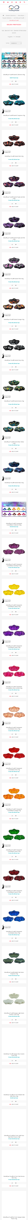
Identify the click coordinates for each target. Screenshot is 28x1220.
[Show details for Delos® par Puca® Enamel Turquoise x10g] (14, 101)
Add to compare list (12, 81)
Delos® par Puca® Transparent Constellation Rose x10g (14, 728)
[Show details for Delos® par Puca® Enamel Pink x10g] (14, 264)
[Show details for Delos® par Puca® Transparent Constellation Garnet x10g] (14, 876)
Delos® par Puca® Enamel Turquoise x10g (14, 115)
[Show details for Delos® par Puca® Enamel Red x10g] (14, 142)
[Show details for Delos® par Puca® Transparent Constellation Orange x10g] (14, 795)
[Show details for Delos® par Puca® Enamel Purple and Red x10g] (14, 183)
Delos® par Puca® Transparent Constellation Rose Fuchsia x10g (14, 687)
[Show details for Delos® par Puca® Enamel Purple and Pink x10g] (14, 223)
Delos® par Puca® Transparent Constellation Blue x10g (14, 932)
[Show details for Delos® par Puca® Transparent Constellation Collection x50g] (14, 509)
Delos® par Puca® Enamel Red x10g (14, 156)
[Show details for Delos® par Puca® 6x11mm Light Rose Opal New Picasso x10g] (14, 1121)
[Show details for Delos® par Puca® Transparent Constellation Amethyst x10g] (14, 550)
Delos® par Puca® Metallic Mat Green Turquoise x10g (14, 973)
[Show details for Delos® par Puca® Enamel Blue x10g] (14, 468)
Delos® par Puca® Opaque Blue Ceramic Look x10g (14, 1054)
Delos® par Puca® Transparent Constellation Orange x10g (14, 809)
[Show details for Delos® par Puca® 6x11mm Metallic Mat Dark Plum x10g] (14, 1080)
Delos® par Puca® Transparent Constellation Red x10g (14, 769)
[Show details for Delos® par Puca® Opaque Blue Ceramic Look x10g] (14, 1040)
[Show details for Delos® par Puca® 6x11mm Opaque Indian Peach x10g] (14, 1203)
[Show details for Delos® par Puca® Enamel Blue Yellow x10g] (14, 427)
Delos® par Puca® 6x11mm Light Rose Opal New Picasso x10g (14, 1136)
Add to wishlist (16, 81)
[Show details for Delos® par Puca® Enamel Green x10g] (14, 387)
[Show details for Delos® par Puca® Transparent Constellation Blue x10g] (14, 917)
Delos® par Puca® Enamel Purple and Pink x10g (14, 238)
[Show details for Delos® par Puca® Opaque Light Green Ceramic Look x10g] (14, 999)
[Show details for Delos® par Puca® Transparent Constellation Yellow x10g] (14, 591)
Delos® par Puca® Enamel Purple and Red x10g (14, 197)
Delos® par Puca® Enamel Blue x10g (14, 482)
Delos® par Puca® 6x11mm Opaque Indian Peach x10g (14, 1217)
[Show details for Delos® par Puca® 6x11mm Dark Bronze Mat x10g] (14, 1162)
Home (3, 15)
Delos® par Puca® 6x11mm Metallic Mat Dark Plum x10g (14, 1095)
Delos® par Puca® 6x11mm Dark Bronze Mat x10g (14, 1177)
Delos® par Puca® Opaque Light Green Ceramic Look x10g (14, 1013)
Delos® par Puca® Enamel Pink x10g (14, 278)
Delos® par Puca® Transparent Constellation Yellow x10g (14, 605)
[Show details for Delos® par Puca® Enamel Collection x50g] (14, 60)
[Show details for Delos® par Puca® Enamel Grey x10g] (14, 346)
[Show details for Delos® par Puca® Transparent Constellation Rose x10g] (14, 713)
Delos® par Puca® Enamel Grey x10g (14, 360)
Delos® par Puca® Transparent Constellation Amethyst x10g (14, 564)
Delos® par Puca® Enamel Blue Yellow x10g (14, 442)
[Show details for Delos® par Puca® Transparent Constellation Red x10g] (14, 754)
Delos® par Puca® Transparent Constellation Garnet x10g (14, 891)
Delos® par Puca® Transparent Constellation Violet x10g (14, 646)
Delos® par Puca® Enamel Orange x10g (14, 319)
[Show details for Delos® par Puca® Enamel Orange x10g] (14, 305)
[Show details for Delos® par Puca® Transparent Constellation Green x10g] (14, 835)
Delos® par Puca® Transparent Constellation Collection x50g (14, 524)
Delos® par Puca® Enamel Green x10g (14, 401)
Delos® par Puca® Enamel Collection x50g (14, 74)
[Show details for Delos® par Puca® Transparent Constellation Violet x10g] (14, 631)
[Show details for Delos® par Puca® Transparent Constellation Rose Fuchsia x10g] (14, 672)
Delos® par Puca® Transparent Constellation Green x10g (14, 850)
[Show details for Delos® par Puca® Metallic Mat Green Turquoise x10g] (14, 958)
